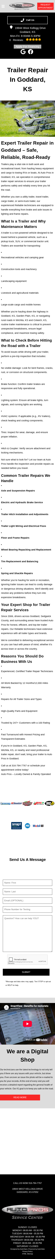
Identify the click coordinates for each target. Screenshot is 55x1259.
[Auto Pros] (22, 6)
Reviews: (16, 40)
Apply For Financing (27, 46)
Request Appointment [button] (45, 6)
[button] (23, 51)
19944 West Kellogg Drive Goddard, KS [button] (30, 30)
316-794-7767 (19, 765)
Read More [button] (20, 1097)
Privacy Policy (27, 1251)
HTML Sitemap (27, 1254)
